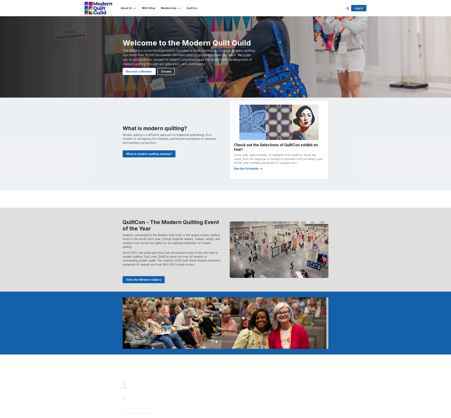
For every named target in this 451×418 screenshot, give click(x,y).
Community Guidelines (294, 384)
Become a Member (139, 71)
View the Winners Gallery (143, 279)
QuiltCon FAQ (236, 392)
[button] (128, 8)
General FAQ (183, 396)
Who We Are (183, 384)
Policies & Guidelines (241, 388)
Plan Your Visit (237, 384)
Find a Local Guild (139, 384)
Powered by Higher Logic (313, 413)
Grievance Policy (290, 388)
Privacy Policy (289, 392)
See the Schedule (246, 168)
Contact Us (135, 388)
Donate (166, 71)
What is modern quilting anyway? (149, 154)
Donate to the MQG (140, 401)
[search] (343, 8)
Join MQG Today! (186, 392)
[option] (225, 323)
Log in (359, 8)
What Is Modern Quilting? (191, 388)
